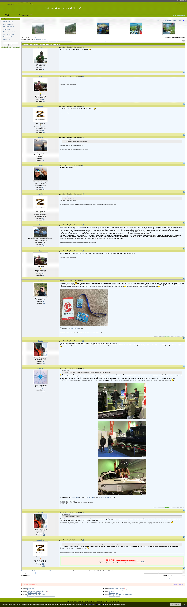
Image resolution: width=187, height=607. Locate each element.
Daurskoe (40, 280)
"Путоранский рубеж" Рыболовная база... (121, 594)
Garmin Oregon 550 (114, 596)
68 (83, 251)
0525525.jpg (90, 497)
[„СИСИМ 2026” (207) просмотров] (168, 34)
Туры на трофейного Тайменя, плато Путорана (41, 596)
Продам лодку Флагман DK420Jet (37, 591)
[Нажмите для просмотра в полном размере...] (84, 325)
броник (40, 165)
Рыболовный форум (26, 40)
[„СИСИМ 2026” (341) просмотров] (70, 34)
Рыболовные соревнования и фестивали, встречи (60, 40)
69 (83, 280)
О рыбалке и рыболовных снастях (40, 40)
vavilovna (40, 47)
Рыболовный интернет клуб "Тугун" (63, 8)
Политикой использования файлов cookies (111, 604)
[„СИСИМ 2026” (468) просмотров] (38, 34)
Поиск (180, 20)
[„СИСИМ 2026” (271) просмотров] (136, 34)
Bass (40, 225)
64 (83, 137)
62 (83, 76)
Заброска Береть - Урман (116, 588)
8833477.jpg (75, 328)
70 (83, 341)
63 (83, 106)
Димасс (40, 137)
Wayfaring (40, 368)
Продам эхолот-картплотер (35, 590)
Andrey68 (44, 39)
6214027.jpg (105, 497)
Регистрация (183, 3)
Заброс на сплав (32, 588)
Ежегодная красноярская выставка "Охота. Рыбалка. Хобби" (87, 40)
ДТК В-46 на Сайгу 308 (34, 593)
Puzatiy (40, 341)
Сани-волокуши (113, 593)
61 (83, 47)
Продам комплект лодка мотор (36, 594)
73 (83, 540)
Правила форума (172, 20)
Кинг (35, 39)
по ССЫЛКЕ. (141, 562)
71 (83, 368)
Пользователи (161, 20)
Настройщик (38, 39)
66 (83, 194)
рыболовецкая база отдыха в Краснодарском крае (124, 590)
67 (83, 225)
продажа (111, 591)
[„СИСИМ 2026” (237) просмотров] (103, 34)
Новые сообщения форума (179, 15)
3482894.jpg (75, 497)
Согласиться (175, 604)
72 (83, 512)
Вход (177, 3)
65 (83, 165)
